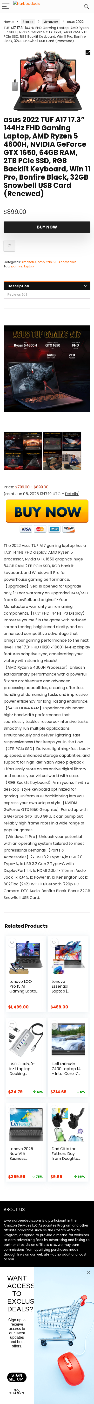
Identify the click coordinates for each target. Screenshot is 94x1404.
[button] (88, 52)
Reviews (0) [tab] (17, 294)
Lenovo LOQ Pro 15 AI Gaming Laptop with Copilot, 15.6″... (24, 991)
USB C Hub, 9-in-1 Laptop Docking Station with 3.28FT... (22, 1073)
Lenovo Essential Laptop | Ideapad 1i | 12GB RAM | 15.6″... (62, 993)
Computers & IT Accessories (55, 262)
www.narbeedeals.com (22, 1220)
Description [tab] (18, 286)
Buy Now (47, 227)
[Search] (86, 6)
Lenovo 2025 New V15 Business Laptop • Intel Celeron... (22, 1158)
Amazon (51, 21)
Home (9, 21)
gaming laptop (22, 266)
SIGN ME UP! (17, 1377)
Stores (28, 21)
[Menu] (6, 6)
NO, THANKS (17, 1392)
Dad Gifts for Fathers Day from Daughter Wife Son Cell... (66, 1156)
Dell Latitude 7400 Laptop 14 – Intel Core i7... (66, 1068)
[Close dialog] (89, 1272)
